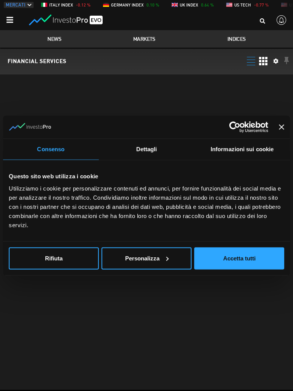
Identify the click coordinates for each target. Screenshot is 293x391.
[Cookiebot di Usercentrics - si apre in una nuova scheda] (234, 127)
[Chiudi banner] (281, 127)
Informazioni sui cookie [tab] (242, 149)
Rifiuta (54, 258)
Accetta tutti (239, 258)
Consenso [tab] (50, 149)
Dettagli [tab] (146, 149)
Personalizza (142, 258)
